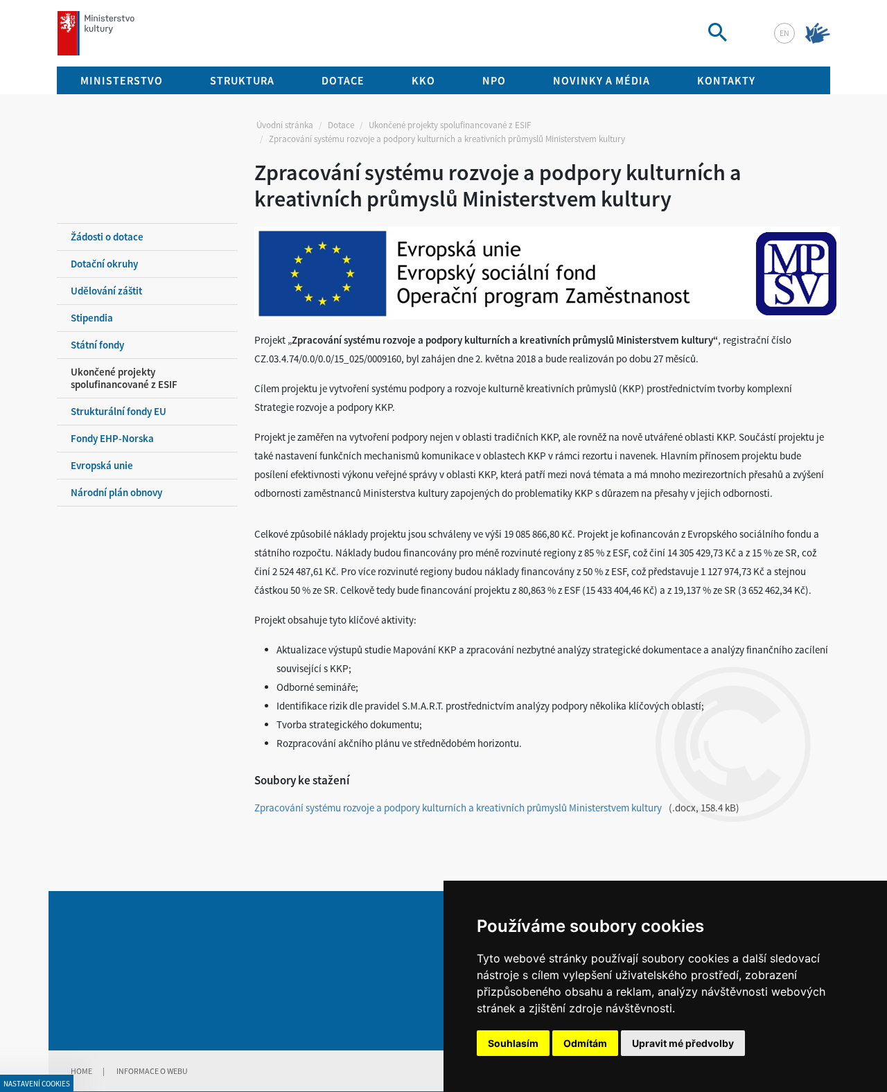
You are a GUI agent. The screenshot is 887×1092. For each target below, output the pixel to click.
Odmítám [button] (585, 1043)
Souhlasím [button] (513, 1043)
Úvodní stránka (284, 125)
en (784, 33)
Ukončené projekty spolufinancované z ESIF (450, 125)
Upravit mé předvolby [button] (683, 1043)
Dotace (341, 125)
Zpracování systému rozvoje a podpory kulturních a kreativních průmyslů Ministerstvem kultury (458, 807)
